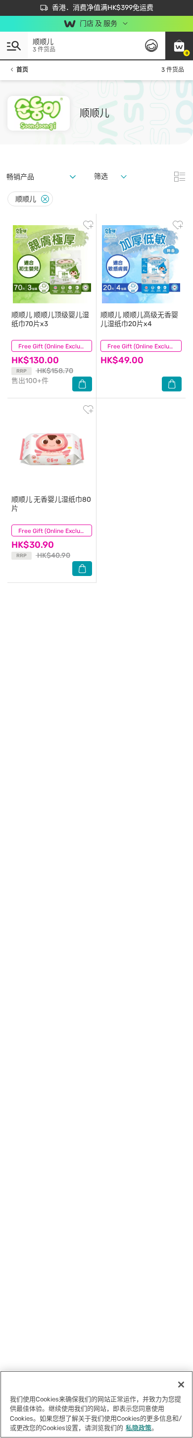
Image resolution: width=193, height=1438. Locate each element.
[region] (96, 1404)
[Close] (45, 199)
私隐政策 (138, 1428)
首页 (22, 69)
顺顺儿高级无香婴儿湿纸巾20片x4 (139, 319)
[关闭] (181, 1384)
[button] (179, 45)
